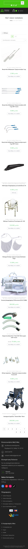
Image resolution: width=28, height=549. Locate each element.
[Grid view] (12, 36)
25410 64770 (8, 452)
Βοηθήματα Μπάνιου (9, 219)
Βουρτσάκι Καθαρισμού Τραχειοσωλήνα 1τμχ (14, 69)
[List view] (15, 36)
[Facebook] (12, 5)
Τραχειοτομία (18, 67)
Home (11, 20)
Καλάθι (4, 532)
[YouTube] (6, 486)
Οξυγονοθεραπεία (15, 183)
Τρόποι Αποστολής (7, 498)
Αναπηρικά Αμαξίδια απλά (16, 413)
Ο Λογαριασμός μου (7, 527)
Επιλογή (14, 192)
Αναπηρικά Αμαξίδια (6, 413)
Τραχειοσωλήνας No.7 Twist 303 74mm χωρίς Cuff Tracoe (14, 336)
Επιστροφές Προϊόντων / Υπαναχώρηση (12, 503)
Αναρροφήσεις (5, 182)
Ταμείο (4, 529)
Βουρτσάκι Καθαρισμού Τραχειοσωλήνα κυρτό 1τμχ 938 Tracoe (14, 143)
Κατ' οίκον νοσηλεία (11, 67)
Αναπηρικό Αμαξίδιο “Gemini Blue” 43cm (14, 416)
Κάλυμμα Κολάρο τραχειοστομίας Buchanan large (14, 257)
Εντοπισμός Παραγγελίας (8, 535)
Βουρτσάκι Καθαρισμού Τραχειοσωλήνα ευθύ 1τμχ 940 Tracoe (14, 105)
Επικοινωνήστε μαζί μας (8, 538)
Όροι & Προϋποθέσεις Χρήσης (9, 506)
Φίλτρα (5, 33)
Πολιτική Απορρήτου (7, 501)
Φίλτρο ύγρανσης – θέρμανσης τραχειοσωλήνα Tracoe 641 (14, 373)
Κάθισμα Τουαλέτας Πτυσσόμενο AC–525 (14, 221)
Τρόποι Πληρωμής (7, 495)
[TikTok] (16, 5)
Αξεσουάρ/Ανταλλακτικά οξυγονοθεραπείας (17, 182)
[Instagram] (14, 5)
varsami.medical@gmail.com (13, 455)
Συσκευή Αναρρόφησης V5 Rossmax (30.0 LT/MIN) (14, 300)
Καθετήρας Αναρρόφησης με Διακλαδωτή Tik (14, 185)
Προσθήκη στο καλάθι (14, 76)
